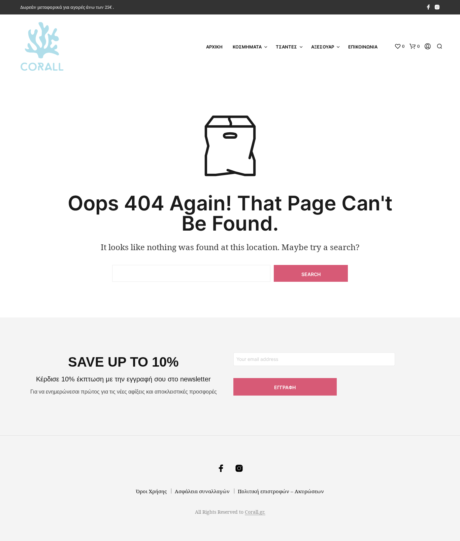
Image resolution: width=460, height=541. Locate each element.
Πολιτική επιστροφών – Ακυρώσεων (281, 491)
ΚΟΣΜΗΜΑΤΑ (247, 46)
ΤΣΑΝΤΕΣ (286, 46)
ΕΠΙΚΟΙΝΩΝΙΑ (362, 46)
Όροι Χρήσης (151, 491)
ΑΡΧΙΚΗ (214, 46)
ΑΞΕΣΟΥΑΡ (322, 46)
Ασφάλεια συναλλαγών (202, 491)
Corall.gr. (255, 512)
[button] (399, 46)
